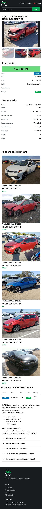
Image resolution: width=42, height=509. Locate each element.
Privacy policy (9, 495)
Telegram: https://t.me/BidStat (15, 505)
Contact (22, 3)
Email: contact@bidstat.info (14, 502)
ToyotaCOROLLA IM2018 (11, 185)
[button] (37, 3)
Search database (10, 490)
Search (29, 3)
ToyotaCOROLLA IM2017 (11, 339)
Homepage (9, 487)
